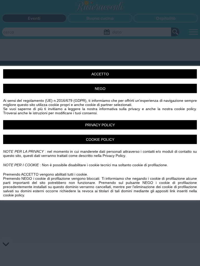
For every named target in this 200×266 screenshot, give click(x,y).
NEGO (100, 89)
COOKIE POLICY (100, 139)
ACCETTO (100, 74)
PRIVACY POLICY (100, 125)
